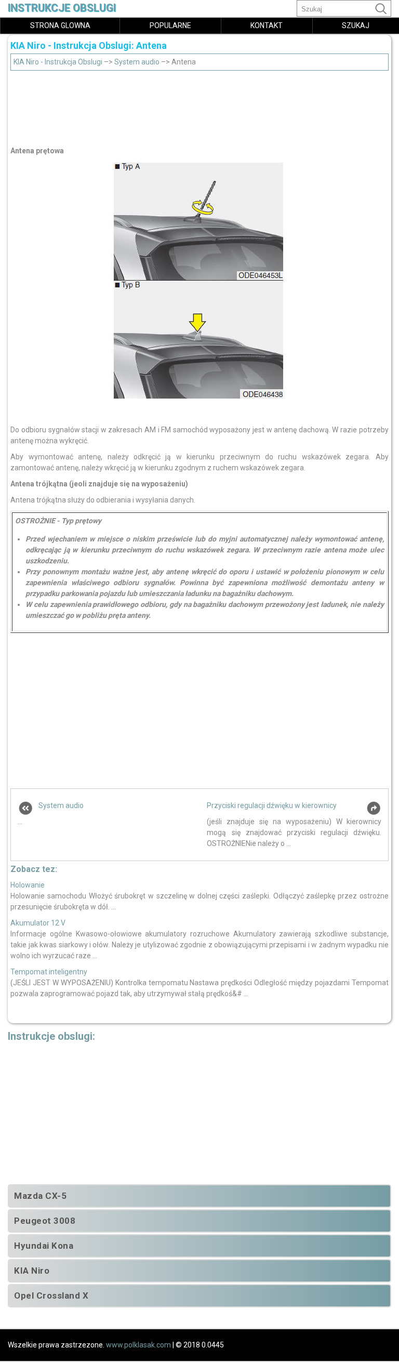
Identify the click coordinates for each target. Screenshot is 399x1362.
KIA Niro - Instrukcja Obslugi (58, 62)
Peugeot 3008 (44, 1220)
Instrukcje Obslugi (62, 8)
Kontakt (266, 25)
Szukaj (355, 25)
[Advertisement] (199, 105)
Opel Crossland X (51, 1295)
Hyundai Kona (43, 1245)
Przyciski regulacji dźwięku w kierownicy (272, 805)
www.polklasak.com (138, 1345)
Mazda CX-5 (40, 1196)
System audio (136, 62)
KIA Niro (31, 1270)
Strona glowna (60, 25)
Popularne (170, 25)
